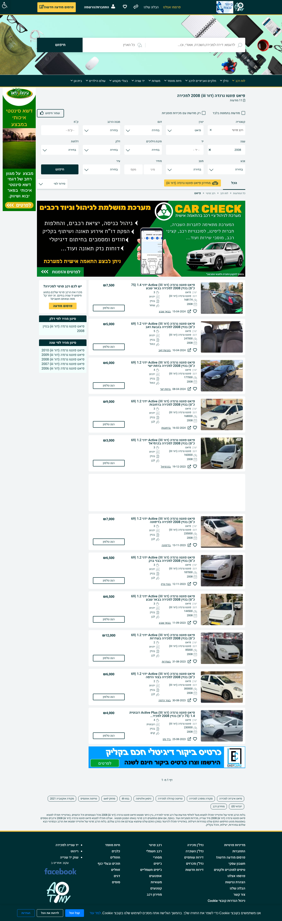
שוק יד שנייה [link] (69, 857)
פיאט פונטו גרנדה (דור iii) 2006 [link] (62, 368)
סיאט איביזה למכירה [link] (230, 799)
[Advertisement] (262, 149)
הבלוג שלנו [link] (237, 888)
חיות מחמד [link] (112, 845)
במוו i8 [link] (125, 799)
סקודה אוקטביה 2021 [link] (62, 799)
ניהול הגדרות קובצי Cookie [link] (226, 900)
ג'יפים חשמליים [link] (151, 869)
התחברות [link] (238, 851)
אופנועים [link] (155, 876)
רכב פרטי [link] (155, 845)
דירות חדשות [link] (194, 869)
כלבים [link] (116, 851)
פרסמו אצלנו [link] (236, 876)
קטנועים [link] (156, 888)
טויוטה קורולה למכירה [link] (170, 799)
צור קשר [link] (239, 894)
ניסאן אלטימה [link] (143, 799)
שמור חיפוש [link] (52, 113)
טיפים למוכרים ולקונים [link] (229, 869)
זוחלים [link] (115, 869)
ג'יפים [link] (158, 863)
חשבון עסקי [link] (237, 863)
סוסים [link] (116, 882)
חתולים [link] (115, 857)
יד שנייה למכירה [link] (67, 845)
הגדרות (25, 913)
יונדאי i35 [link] (236, 806)
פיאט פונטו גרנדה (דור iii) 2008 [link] (62, 359)
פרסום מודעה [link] (62, 305)
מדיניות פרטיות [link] (234, 845)
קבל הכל (74, 913)
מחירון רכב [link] (219, 806)
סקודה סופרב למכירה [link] (201, 799)
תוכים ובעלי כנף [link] (109, 863)
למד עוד (95, 913)
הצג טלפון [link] (109, 308)
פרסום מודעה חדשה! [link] (230, 857)
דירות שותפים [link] (194, 857)
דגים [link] (117, 876)
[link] (4, 5)
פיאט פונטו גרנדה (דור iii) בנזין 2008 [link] (63, 328)
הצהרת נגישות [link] (235, 882)
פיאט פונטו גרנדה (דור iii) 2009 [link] (62, 354)
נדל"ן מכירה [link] (195, 845)
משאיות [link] (156, 882)
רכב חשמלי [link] (154, 851)
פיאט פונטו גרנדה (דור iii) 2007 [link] (62, 363)
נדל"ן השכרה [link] (195, 851)
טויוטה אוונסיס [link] (89, 799)
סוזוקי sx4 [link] (109, 799)
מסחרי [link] (157, 857)
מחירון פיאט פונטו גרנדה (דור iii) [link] (188, 183)
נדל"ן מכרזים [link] (195, 863)
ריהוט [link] (74, 851)
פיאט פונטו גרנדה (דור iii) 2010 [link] (62, 350)
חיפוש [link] (59, 169)
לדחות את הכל (50, 913)
